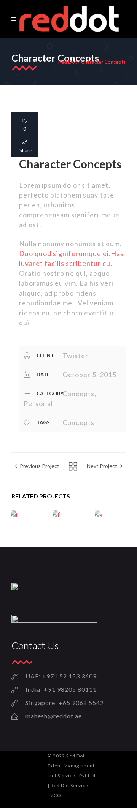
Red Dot (67, 62)
